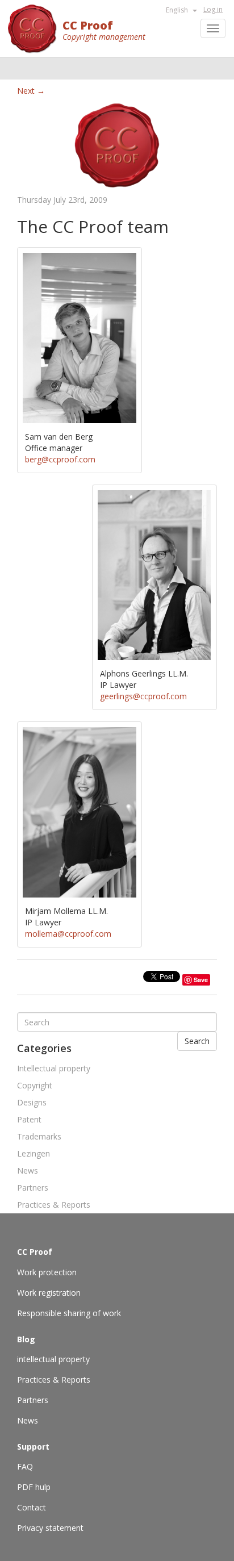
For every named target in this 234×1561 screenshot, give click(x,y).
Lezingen (33, 1153)
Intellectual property (53, 1068)
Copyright (34, 1085)
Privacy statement (50, 1527)
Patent (29, 1119)
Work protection (47, 1272)
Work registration (49, 1292)
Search (197, 1041)
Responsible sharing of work (69, 1313)
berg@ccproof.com (60, 459)
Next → (31, 90)
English (178, 10)
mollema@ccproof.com (68, 933)
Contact (31, 1507)
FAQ (25, 1466)
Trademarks (39, 1136)
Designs (32, 1102)
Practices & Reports (53, 1204)
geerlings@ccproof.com (143, 696)
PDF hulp (34, 1486)
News (27, 1170)
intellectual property (53, 1359)
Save (201, 979)
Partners (32, 1187)
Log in (213, 9)
